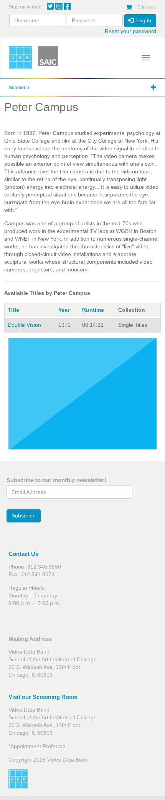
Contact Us (23, 554)
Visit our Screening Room (43, 697)
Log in (143, 20)
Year (63, 310)
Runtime (93, 310)
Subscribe (24, 515)
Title (13, 310)
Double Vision (24, 325)
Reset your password (130, 31)
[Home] (20, 57)
